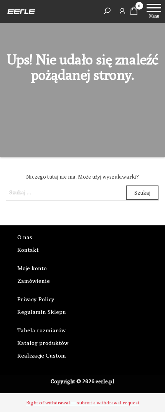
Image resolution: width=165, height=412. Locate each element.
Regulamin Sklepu (41, 312)
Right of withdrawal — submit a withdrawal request (82, 402)
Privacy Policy (35, 299)
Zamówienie (33, 280)
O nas (24, 237)
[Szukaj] (107, 10)
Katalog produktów (42, 343)
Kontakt (28, 249)
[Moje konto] (122, 10)
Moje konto (32, 268)
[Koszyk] (134, 13)
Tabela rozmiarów (41, 330)
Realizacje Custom (41, 355)
